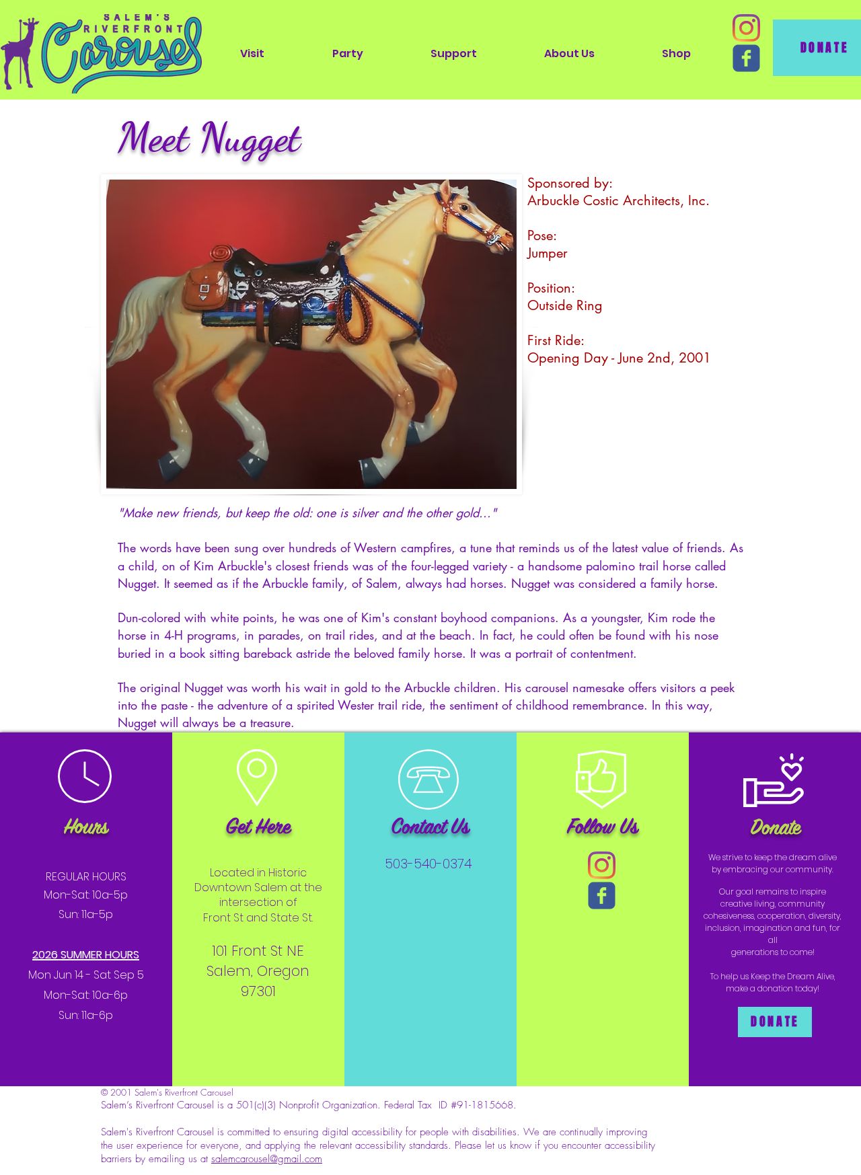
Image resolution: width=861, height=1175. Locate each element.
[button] (252, 53)
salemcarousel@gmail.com (266, 1159)
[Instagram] (746, 28)
